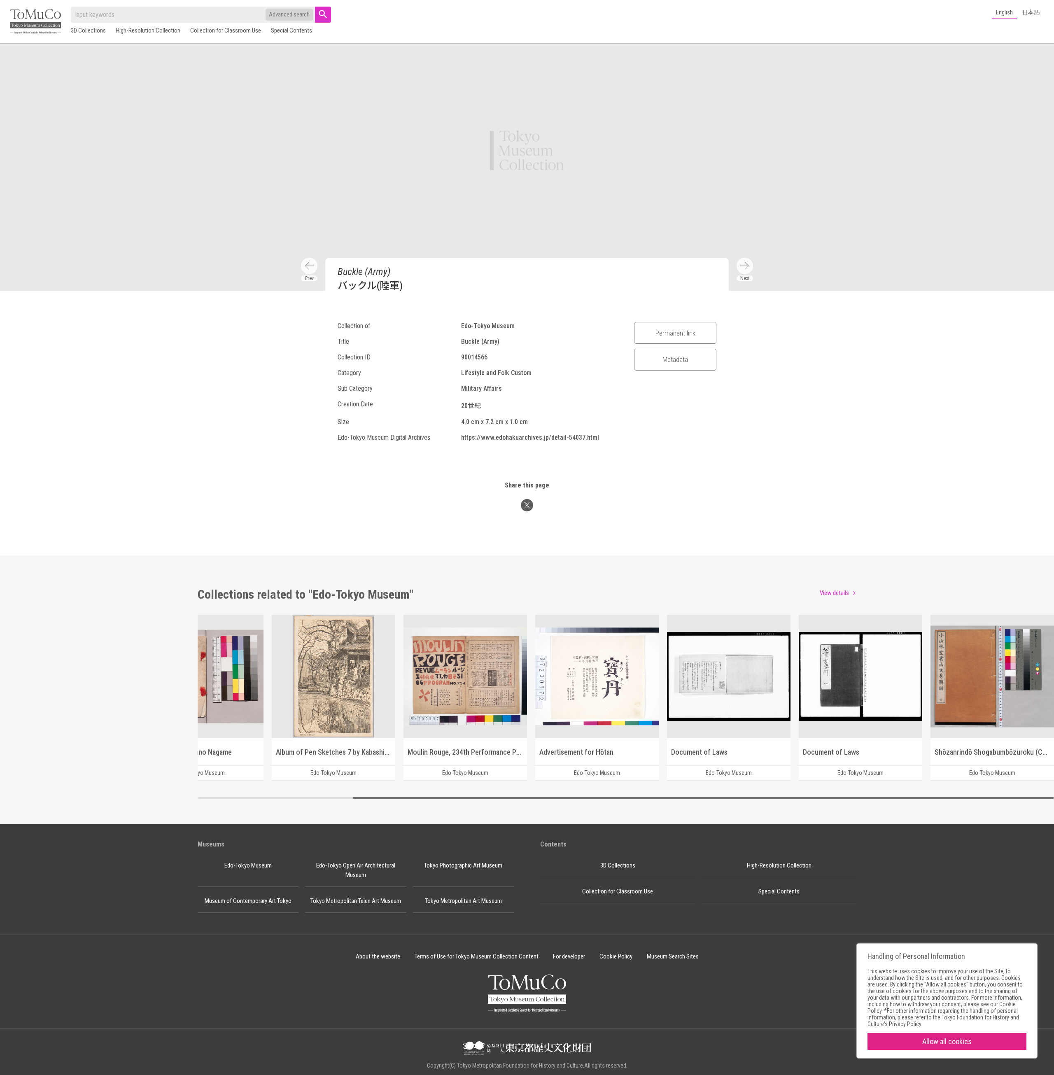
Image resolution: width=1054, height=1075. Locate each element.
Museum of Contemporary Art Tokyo (248, 901)
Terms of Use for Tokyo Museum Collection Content (477, 956)
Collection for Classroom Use (225, 30)
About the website (378, 956)
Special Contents (291, 30)
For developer (569, 956)
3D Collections (88, 30)
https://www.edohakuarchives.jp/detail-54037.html (530, 437)
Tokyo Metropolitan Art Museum (463, 901)
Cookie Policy (615, 956)
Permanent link (675, 333)
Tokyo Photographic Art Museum (463, 865)
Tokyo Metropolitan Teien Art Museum (355, 901)
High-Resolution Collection (148, 30)
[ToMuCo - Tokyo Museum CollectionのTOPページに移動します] (35, 22)
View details (834, 593)
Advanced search (289, 14)
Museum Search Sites (673, 956)
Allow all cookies (947, 1041)
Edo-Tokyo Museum (248, 865)
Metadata (675, 359)
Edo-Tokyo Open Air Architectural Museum (355, 870)
